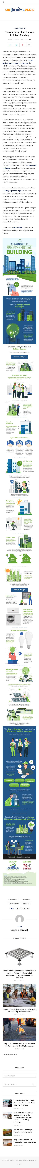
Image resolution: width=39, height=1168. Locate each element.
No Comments (26, 39)
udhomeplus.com (31, 1160)
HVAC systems (25, 900)
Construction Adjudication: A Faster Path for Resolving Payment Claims (19, 1010)
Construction (20, 28)
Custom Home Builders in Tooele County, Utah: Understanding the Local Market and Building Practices (23, 1117)
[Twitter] (16, 45)
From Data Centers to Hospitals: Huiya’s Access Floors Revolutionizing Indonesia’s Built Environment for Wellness (19, 974)
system (26, 903)
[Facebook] (10, 45)
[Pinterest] (22, 45)
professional (14, 903)
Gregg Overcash (19, 929)
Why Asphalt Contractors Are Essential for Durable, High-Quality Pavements (19, 1044)
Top (20, 1164)
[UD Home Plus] (19, 9)
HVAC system (12, 900)
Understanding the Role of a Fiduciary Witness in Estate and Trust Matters (24, 1102)
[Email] (29, 45)
